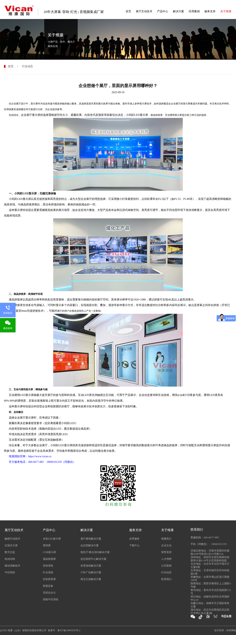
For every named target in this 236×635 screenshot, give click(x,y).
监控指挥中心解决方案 (93, 559)
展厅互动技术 (144, 11)
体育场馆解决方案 (91, 565)
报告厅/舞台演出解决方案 (95, 552)
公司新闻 (166, 565)
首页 (128, 11)
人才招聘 (166, 559)
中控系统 (10, 572)
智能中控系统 (50, 599)
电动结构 (10, 559)
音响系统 (48, 565)
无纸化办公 (49, 592)
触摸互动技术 (12, 538)
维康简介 (166, 538)
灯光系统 (48, 572)
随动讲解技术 (12, 565)
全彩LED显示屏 (52, 538)
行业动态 (27, 66)
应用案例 (194, 11)
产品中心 (162, 11)
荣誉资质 (166, 552)
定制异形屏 (49, 579)
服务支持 (209, 11)
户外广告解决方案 (91, 572)
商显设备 (48, 586)
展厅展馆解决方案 (91, 538)
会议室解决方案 (90, 545)
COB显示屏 (49, 552)
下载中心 (134, 545)
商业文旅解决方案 (91, 579)
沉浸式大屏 (11, 545)
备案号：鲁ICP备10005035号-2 (64, 630)
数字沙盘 (10, 552)
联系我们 (166, 579)
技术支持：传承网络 (225, 630)
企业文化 (166, 545)
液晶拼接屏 (49, 559)
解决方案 (178, 11)
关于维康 (225, 11)
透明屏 (47, 545)
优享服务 (134, 538)
